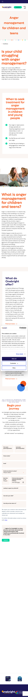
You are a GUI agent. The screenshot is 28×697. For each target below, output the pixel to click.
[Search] (2, 1)
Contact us (18, 7)
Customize (13, 363)
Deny (14, 368)
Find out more (10, 324)
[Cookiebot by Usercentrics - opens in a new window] (19, 328)
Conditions (5, 43)
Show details (19, 354)
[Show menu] (24, 7)
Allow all (14, 358)
